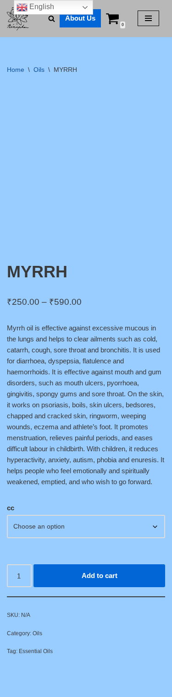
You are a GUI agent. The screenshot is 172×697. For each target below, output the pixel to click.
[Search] (51, 18)
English (41, 7)
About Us (80, 18)
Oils (38, 69)
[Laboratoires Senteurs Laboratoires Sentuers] (18, 18)
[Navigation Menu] (148, 18)
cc (10, 508)
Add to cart (99, 575)
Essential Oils (36, 651)
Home (15, 69)
